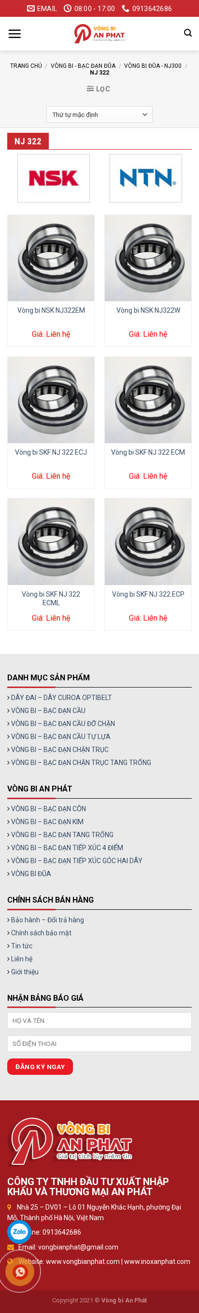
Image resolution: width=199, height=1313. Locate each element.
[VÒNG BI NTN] (145, 178)
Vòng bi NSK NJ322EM (51, 310)
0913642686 (62, 1232)
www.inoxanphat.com (157, 1261)
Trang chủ (26, 66)
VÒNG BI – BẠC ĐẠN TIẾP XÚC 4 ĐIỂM (67, 848)
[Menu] (14, 33)
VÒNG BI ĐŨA (31, 874)
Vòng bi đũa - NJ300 (153, 66)
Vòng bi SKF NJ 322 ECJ (51, 452)
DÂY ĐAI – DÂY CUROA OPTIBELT (61, 697)
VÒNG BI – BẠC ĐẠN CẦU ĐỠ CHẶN (63, 723)
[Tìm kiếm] (188, 33)
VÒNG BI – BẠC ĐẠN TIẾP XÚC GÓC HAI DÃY (76, 861)
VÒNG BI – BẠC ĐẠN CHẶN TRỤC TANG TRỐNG (81, 762)
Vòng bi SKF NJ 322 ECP (148, 594)
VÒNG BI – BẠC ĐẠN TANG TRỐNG (62, 835)
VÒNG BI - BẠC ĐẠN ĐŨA (83, 66)
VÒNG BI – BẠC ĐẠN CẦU (48, 710)
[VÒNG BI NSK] (53, 178)
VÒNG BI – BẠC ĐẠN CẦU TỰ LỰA (61, 736)
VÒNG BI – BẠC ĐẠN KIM (47, 822)
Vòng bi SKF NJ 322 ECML (51, 598)
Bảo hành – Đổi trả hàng (47, 920)
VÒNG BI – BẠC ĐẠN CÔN (48, 809)
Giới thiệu (25, 972)
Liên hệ (21, 959)
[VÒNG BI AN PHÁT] (99, 34)
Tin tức (21, 946)
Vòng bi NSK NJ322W (148, 310)
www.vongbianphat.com (83, 1261)
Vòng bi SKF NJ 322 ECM (148, 452)
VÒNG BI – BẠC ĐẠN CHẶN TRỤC (60, 749)
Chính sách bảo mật (41, 933)
